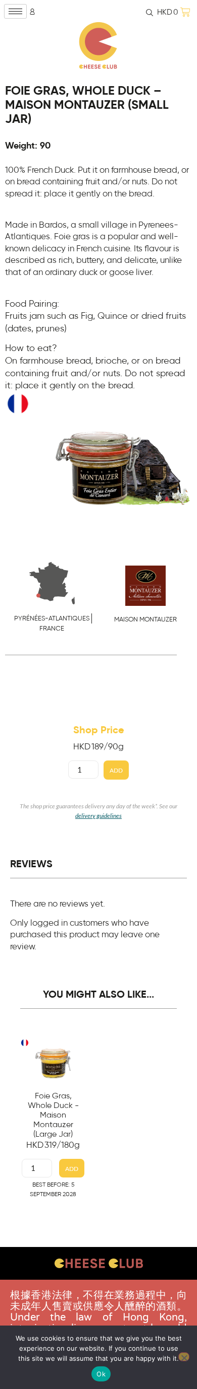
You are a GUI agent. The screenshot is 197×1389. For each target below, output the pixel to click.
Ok (101, 1374)
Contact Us (99, 1288)
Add (116, 770)
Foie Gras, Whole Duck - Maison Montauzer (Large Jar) (53, 1115)
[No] (183, 1356)
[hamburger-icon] (15, 11)
